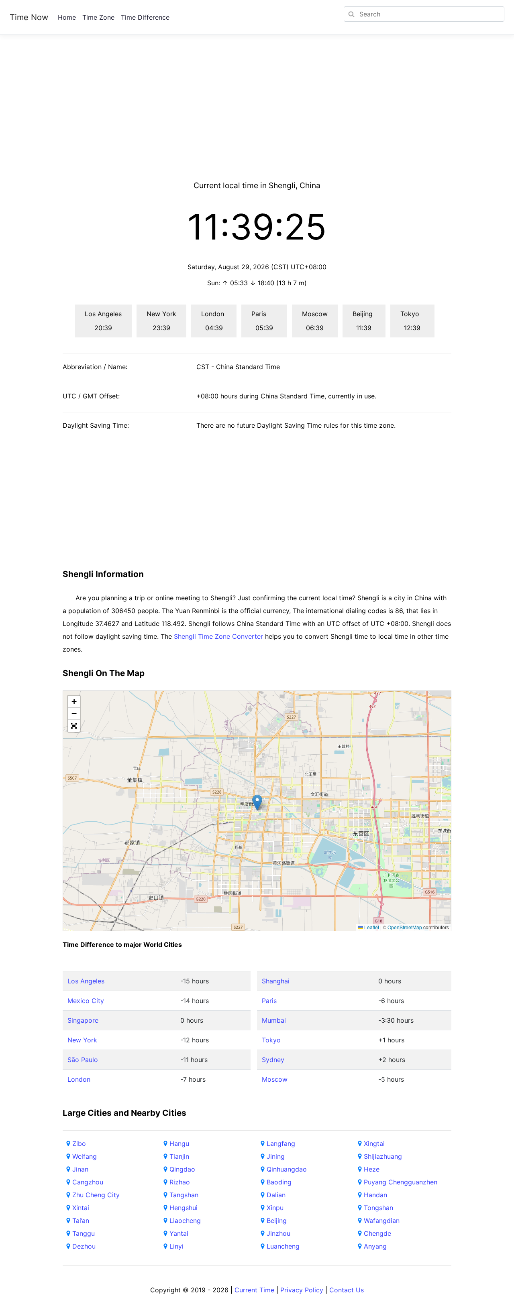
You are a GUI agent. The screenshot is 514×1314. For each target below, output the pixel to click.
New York (82, 1040)
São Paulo (82, 1060)
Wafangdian (382, 1221)
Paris (269, 1001)
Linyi (176, 1246)
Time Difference (145, 17)
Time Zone (98, 17)
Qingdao (182, 1169)
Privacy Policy (301, 1290)
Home (67, 17)
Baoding (279, 1182)
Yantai (178, 1233)
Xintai (80, 1208)
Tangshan (183, 1195)
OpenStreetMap (405, 927)
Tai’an (80, 1221)
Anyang (375, 1246)
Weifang (84, 1156)
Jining (276, 1156)
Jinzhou (278, 1233)
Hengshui (183, 1208)
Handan (375, 1195)
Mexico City (85, 1001)
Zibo (79, 1143)
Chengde (377, 1233)
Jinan (80, 1169)
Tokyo (271, 1040)
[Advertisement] (257, 117)
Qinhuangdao (287, 1169)
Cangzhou (87, 1182)
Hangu (179, 1143)
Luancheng (283, 1246)
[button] (257, 802)
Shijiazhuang (383, 1156)
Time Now (29, 17)
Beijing (277, 1221)
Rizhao (179, 1182)
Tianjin (179, 1156)
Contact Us (346, 1290)
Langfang (281, 1143)
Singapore (82, 1020)
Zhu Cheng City (96, 1195)
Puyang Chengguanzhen (400, 1182)
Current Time (254, 1290)
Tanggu (83, 1233)
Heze (371, 1169)
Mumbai (274, 1020)
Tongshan (378, 1208)
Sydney (273, 1060)
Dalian (276, 1195)
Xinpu (275, 1208)
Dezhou (84, 1246)
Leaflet (371, 927)
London (78, 1079)
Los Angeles (85, 981)
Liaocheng (185, 1221)
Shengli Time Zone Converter (218, 636)
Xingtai (374, 1143)
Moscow (275, 1079)
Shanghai (276, 981)
